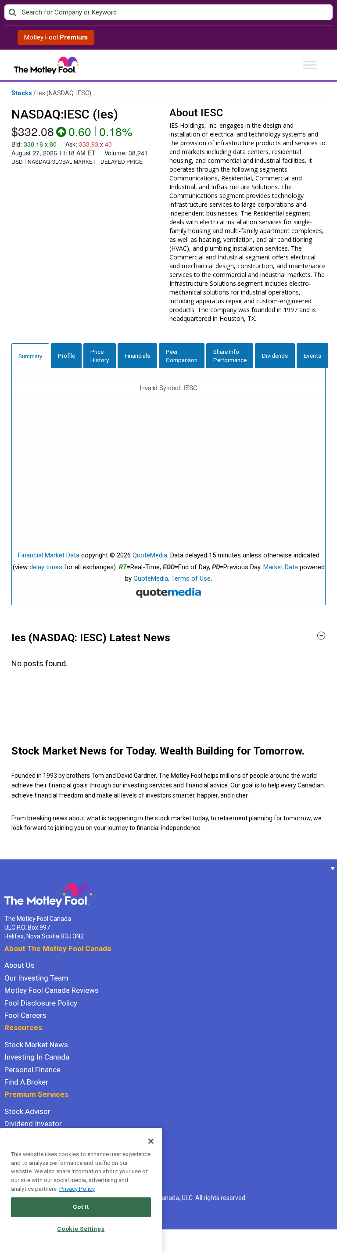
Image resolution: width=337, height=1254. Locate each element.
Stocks (21, 93)
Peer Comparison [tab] (181, 355)
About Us (19, 965)
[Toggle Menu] (310, 65)
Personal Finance (32, 1069)
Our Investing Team (36, 978)
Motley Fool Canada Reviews (51, 990)
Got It (81, 1207)
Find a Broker (26, 1082)
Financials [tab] (137, 355)
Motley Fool (56, 37)
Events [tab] (312, 355)
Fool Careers (25, 1015)
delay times (45, 567)
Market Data (280, 567)
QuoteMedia (150, 555)
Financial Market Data (48, 555)
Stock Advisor (27, 1111)
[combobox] (168, 12)
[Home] (4, 868)
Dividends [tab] (275, 355)
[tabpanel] (168, 486)
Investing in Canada (36, 1057)
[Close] (151, 1141)
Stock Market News (36, 1044)
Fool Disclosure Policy (40, 1003)
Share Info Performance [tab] (230, 355)
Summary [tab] (30, 355)
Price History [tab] (99, 355)
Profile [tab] (66, 355)
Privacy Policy (77, 1189)
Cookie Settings (80, 1228)
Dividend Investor (33, 1123)
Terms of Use (191, 578)
